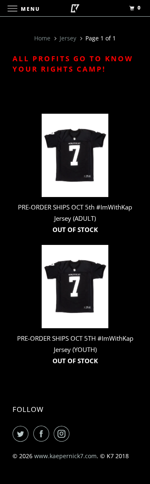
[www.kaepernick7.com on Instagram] (63, 434)
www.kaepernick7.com (65, 456)
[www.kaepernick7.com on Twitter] (22, 434)
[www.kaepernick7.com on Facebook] (42, 434)
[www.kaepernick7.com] (75, 8)
